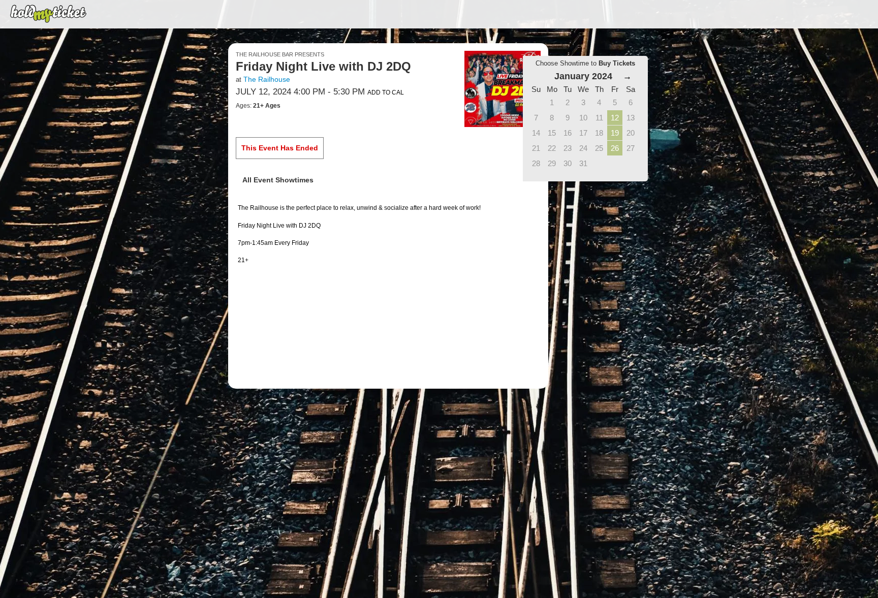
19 (615, 133)
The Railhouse (266, 79)
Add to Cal (385, 92)
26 (615, 148)
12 (615, 117)
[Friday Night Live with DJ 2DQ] (502, 88)
